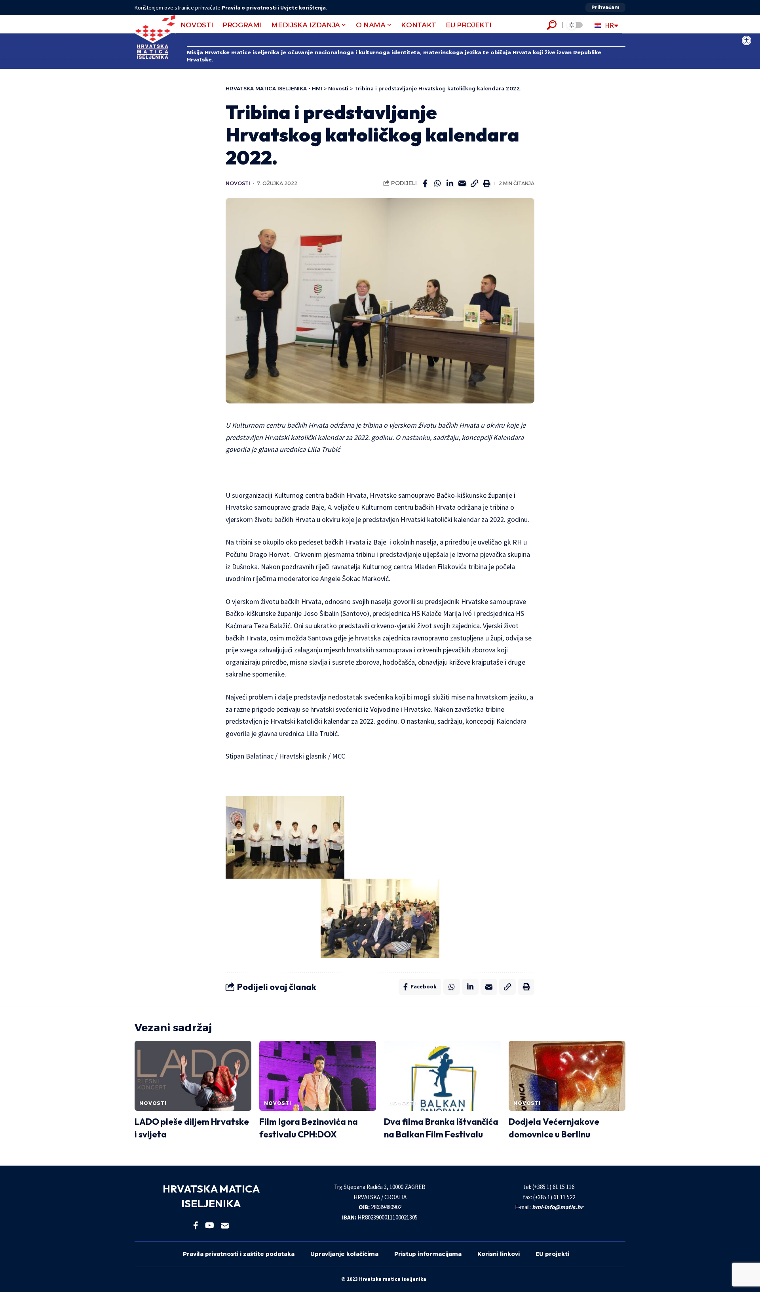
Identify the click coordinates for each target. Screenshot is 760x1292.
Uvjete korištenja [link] (303, 7)
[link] (746, 40)
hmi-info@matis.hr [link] (557, 1207)
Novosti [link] (238, 183)
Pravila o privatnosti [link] (249, 7)
